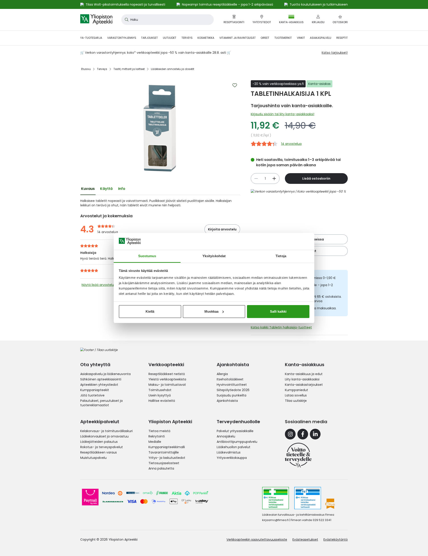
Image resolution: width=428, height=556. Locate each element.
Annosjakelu (226, 436)
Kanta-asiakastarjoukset (304, 384)
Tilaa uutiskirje (296, 400)
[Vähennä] (274, 178)
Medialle (154, 441)
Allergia (222, 374)
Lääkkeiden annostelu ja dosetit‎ (172, 69)
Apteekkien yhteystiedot (99, 384)
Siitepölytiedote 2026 (233, 390)
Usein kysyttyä (159, 395)
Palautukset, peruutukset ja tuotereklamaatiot (101, 402)
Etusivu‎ (86, 69)
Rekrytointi (156, 436)
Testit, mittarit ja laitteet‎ (129, 69)
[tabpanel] (160, 203)
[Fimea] (275, 498)
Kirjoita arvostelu (222, 229)
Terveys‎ (102, 69)
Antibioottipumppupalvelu (237, 441)
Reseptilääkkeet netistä (166, 374)
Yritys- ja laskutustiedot (166, 457)
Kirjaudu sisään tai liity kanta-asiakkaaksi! (282, 114)
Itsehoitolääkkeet (230, 379)
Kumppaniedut (296, 390)
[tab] (88, 189)
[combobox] (167, 19)
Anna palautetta (161, 468)
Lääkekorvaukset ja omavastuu (104, 436)
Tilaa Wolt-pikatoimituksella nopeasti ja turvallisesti (125, 4)
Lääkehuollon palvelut (233, 447)
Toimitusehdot (159, 390)
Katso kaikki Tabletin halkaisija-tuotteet (281, 327)
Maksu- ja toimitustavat (167, 384)
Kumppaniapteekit (94, 390)
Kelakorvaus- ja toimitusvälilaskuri (106, 431)
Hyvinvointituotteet (232, 384)
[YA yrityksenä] (298, 455)
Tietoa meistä (159, 431)
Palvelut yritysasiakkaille (235, 431)
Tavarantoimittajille (163, 452)
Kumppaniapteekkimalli (166, 447)
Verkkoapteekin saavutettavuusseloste (256, 539)
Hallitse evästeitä (161, 400)
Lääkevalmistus (229, 452)
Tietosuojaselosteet (163, 463)
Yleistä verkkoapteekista (167, 379)
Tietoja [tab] (281, 256)
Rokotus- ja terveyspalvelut (101, 447)
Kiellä (150, 311)
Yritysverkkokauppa (232, 457)
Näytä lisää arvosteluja (99, 285)
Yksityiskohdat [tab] (214, 256)
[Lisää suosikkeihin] (234, 85)
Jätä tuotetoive (92, 395)
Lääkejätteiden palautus (99, 441)
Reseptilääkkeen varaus (98, 452)
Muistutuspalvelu (93, 457)
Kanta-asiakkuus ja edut (304, 374)
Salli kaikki (278, 311)
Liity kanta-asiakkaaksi (302, 379)
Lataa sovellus (296, 395)
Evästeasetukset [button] (305, 539)
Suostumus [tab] (147, 256)
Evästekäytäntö (335, 539)
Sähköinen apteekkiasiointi (100, 379)
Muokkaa (211, 311)
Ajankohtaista (227, 400)
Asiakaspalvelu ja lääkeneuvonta (105, 374)
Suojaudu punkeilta (231, 395)
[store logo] (96, 19)
